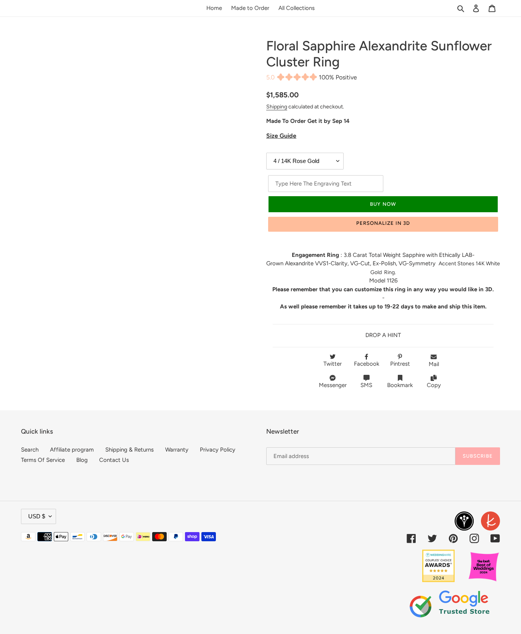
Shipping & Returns (129, 449)
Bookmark (400, 385)
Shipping (276, 106)
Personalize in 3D (383, 223)
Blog (82, 460)
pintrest (400, 363)
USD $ (36, 516)
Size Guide (281, 135)
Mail (434, 364)
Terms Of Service (43, 460)
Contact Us (114, 460)
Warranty (176, 449)
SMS (366, 385)
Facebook (366, 363)
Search (30, 449)
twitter (332, 363)
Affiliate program (72, 449)
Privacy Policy (217, 449)
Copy (434, 385)
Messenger (333, 385)
